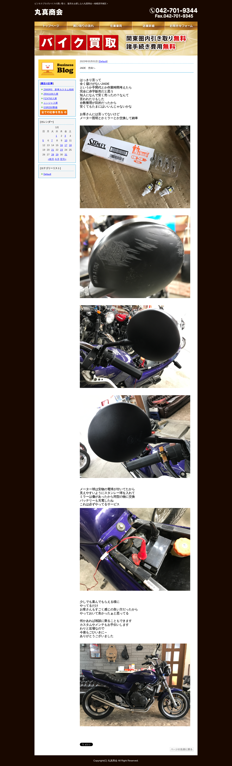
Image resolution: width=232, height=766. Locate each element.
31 (66, 154)
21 (52, 149)
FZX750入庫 (50, 98)
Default (103, 61)
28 (52, 154)
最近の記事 (47, 83)
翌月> (63, 159)
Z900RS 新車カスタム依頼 (58, 89)
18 (70, 145)
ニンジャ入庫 (50, 103)
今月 (57, 159)
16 (61, 145)
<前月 (51, 159)
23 (61, 149)
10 (66, 140)
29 (57, 154)
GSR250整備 (50, 107)
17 (66, 145)
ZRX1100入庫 (50, 94)
